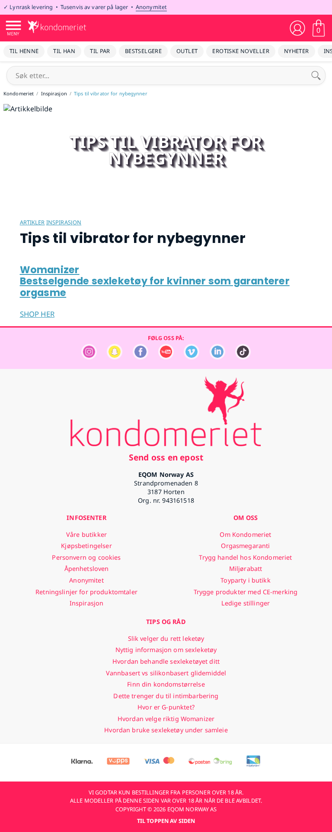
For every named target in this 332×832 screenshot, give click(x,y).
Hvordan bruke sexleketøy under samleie (165, 730)
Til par (100, 51)
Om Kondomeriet (245, 534)
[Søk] (316, 75)
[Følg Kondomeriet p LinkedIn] (217, 357)
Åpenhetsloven (86, 568)
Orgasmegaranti (245, 546)
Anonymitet (151, 7)
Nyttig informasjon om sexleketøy (166, 650)
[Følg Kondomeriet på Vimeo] (191, 357)
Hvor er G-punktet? (166, 707)
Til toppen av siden (166, 821)
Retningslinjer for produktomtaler (86, 592)
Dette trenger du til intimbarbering (165, 696)
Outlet (187, 51)
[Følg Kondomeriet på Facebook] (140, 357)
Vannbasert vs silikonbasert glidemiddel (166, 673)
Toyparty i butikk (245, 580)
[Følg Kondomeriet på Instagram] (89, 357)
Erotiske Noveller (240, 51)
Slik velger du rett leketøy (166, 638)
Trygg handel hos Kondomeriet (245, 557)
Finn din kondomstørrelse (165, 684)
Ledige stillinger (245, 603)
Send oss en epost (166, 457)
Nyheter (296, 51)
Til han (64, 51)
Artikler (32, 222)
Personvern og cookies (86, 557)
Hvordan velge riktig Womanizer (166, 719)
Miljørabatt (245, 568)
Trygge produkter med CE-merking (245, 592)
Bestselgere (143, 51)
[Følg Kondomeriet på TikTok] (243, 357)
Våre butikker (86, 534)
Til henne (24, 51)
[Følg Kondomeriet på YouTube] (166, 357)
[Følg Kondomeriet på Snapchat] (114, 357)
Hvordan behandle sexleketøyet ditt (166, 661)
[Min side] (297, 28)
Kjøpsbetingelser (86, 546)
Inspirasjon (63, 222)
